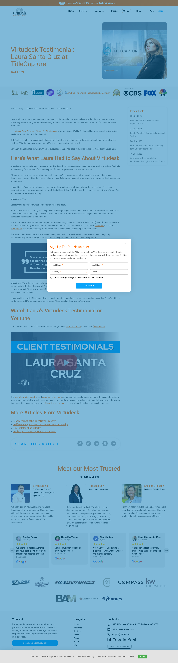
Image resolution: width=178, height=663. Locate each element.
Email (95, 272)
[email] (2, 342)
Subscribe (89, 285)
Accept (142, 656)
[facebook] (2, 320)
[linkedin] (2, 331)
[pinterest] (2, 337)
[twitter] (2, 326)
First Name (57, 265)
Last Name (97, 265)
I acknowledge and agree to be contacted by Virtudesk (78, 277)
